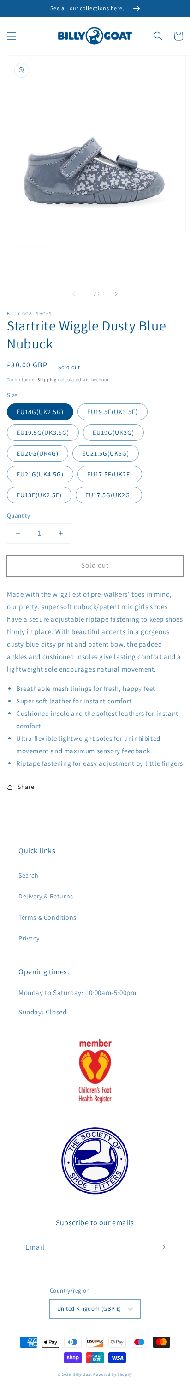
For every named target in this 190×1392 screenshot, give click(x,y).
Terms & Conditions (47, 917)
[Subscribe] (161, 1247)
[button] (11, 36)
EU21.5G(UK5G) (105, 453)
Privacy (28, 938)
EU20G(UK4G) (38, 453)
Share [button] (26, 786)
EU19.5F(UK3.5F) (112, 412)
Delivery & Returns (45, 896)
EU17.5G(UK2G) (108, 495)
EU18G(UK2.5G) (40, 412)
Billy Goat (82, 1374)
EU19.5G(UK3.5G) (43, 432)
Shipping (47, 380)
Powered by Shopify (112, 1374)
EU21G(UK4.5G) (40, 474)
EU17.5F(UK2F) (109, 474)
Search (28, 875)
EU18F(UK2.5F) (39, 495)
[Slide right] (116, 294)
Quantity (18, 515)
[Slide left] (74, 294)
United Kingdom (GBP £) (89, 1309)
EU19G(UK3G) (113, 432)
